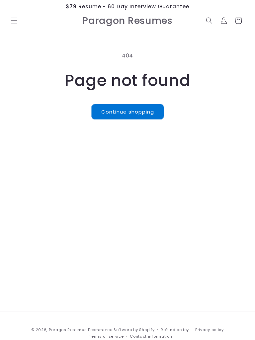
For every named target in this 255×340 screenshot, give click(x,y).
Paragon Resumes (68, 329)
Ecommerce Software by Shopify (121, 329)
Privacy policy (209, 329)
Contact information (151, 336)
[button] (14, 20)
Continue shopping (127, 111)
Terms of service (106, 336)
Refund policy (175, 329)
